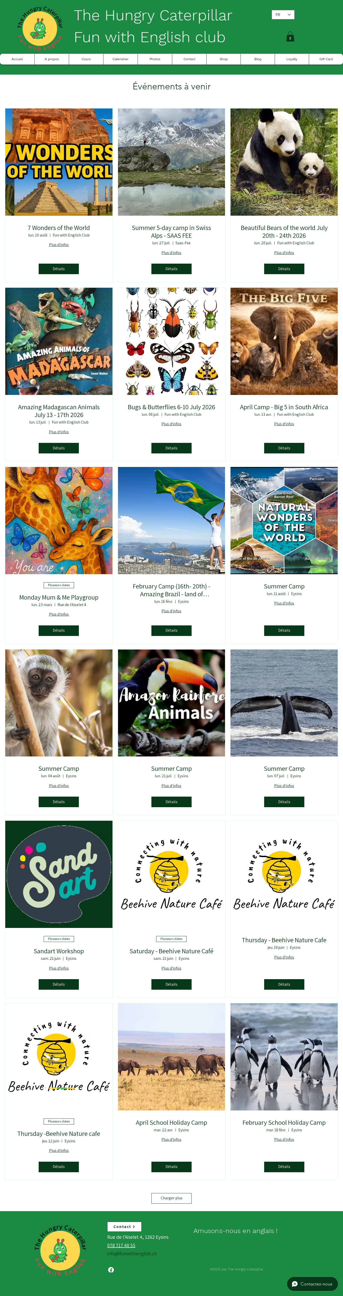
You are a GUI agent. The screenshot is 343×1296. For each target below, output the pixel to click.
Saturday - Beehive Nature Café (171, 951)
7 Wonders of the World (59, 227)
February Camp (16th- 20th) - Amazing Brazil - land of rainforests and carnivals (171, 590)
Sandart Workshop (59, 951)
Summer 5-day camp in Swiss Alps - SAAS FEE (171, 231)
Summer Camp (284, 586)
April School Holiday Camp (171, 1122)
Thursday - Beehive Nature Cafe (284, 940)
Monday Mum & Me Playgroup (58, 597)
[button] (290, 36)
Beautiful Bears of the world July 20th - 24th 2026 (284, 231)
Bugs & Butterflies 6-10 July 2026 (171, 407)
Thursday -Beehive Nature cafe (58, 1133)
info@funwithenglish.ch (132, 1253)
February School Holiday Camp (284, 1122)
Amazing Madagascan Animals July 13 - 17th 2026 (59, 411)
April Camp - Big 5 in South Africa (284, 407)
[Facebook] (111, 1270)
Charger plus (172, 1198)
